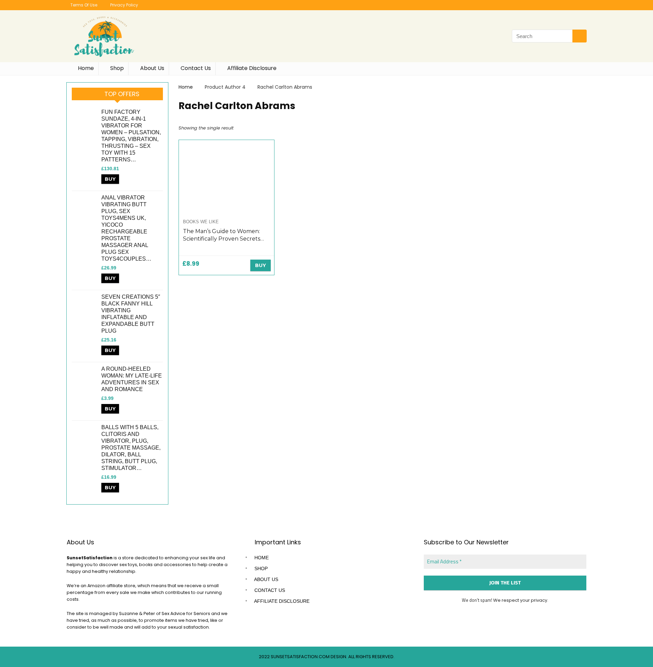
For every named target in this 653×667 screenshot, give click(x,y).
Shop (116, 68)
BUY (110, 179)
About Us (151, 68)
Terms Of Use (83, 5)
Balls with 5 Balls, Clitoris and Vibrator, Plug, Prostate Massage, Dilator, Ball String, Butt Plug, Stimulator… (131, 447)
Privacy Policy (123, 5)
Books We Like (201, 221)
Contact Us (195, 68)
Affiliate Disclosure (251, 68)
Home (85, 68)
